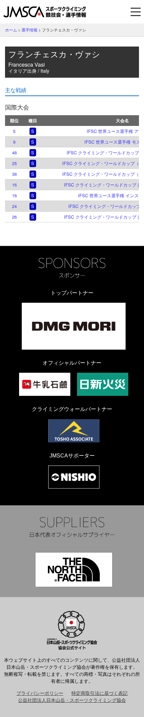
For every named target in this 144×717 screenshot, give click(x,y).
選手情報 (29, 29)
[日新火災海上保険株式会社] (102, 384)
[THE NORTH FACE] (74, 569)
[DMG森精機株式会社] (74, 326)
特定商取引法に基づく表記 (99, 693)
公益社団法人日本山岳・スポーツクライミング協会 (72, 700)
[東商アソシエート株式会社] (73, 430)
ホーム (11, 29)
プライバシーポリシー (39, 693)
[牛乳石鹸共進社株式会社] (44, 384)
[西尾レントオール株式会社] (73, 477)
